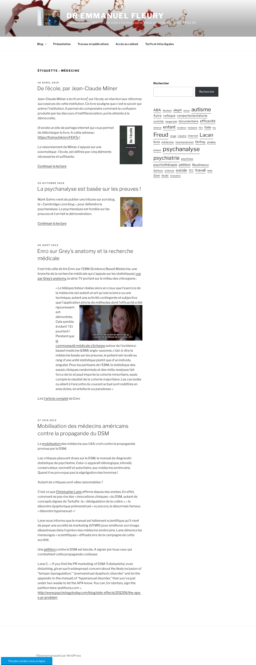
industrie (182, 136)
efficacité (207, 121)
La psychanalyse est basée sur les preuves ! (89, 189)
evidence (181, 127)
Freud (160, 134)
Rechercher (161, 83)
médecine (167, 142)
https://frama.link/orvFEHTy (58, 137)
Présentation (62, 44)
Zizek (156, 175)
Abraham (167, 110)
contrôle (158, 121)
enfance (157, 127)
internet (193, 135)
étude (165, 175)
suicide (181, 170)
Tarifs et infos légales (159, 44)
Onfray (200, 142)
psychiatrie (166, 158)
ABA (157, 110)
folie (207, 127)
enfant (169, 126)
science (169, 170)
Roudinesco (200, 165)
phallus (211, 142)
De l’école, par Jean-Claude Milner (77, 88)
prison (157, 150)
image (173, 136)
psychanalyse (181, 148)
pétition (50, 549)
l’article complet (56, 398)
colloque (169, 115)
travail (200, 170)
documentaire (188, 121)
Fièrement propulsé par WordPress (58, 655)
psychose (187, 158)
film (201, 127)
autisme (201, 109)
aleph (177, 110)
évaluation (175, 176)
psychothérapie (165, 165)
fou (214, 127)
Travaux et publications (93, 44)
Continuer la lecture (52, 166)
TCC (191, 170)
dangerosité (171, 121)
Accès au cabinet (127, 44)
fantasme (192, 127)
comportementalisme (192, 115)
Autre (157, 115)
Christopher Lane (69, 492)
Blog (40, 44)
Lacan (206, 135)
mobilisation (51, 444)
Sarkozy (158, 170)
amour (186, 110)
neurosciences (184, 142)
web (209, 170)
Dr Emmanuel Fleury (115, 15)
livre (156, 142)
